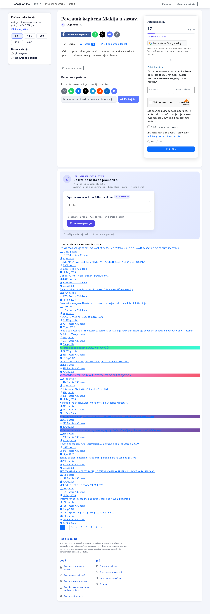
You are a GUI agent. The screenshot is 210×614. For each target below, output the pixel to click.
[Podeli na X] (102, 34)
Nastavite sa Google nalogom (169, 43)
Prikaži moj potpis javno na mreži (165, 127)
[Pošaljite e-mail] (110, 34)
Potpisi (88, 43)
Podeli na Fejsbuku (78, 34)
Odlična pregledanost (115, 43)
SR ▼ (39, 4)
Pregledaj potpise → (156, 36)
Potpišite (171, 149)
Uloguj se (166, 4)
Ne (161, 141)
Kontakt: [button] (71, 4)
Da (152, 141)
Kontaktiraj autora (73, 68)
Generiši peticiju (83, 223)
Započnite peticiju (186, 4)
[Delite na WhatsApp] (95, 34)
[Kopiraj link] (117, 34)
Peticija (70, 43)
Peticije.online (21, 3)
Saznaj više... (21, 29)
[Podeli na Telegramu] (93, 91)
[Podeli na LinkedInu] (107, 91)
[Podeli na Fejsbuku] (78, 91)
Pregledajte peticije (55, 4)
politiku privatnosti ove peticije (164, 136)
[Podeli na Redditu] (100, 91)
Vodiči (63, 560)
